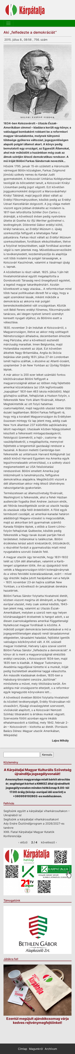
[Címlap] (25, 10)
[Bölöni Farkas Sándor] (37, 82)
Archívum (51, 1049)
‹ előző (23, 842)
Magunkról (36, 1049)
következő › (49, 842)
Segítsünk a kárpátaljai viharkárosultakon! (31, 819)
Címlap (22, 1049)
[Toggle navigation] (8, 23)
